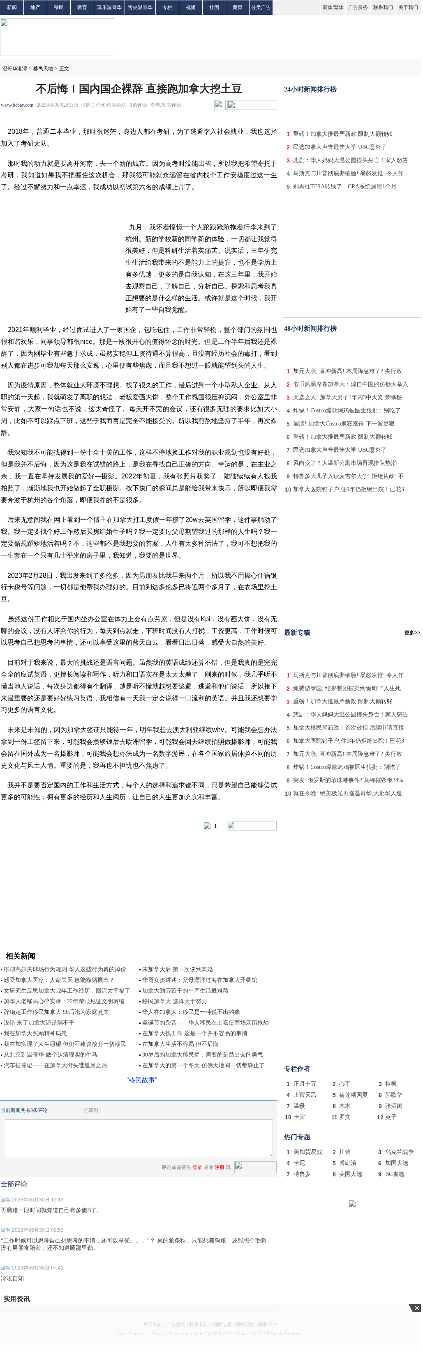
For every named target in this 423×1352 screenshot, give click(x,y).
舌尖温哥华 (140, 7)
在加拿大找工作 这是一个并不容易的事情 (194, 1033)
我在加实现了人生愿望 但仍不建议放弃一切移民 (65, 1044)
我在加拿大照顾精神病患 (35, 1033)
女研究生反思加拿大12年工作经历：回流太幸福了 (67, 991)
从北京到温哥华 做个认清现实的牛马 (50, 1055)
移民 (59, 7)
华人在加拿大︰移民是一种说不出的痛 (191, 1012)
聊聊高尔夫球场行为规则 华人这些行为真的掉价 (65, 969)
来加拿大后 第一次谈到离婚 (177, 969)
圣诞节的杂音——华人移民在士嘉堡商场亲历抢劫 (205, 1023)
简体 (328, 7)
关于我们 (408, 7)
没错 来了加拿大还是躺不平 (39, 1023)
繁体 (339, 7)
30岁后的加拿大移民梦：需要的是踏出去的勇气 (202, 1055)
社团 (214, 7)
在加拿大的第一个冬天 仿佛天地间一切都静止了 (203, 1065)
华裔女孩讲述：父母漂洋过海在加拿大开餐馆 (199, 980)
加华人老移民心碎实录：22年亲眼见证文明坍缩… (67, 1001)
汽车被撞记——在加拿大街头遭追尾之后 (55, 1065)
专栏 (167, 7)
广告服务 (358, 7)
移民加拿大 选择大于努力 (174, 1001)
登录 (197, 1167)
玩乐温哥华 (109, 7)
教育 (82, 7)
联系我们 (383, 7)
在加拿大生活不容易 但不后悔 (180, 1044)
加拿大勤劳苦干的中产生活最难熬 (185, 991)
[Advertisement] (352, 110)
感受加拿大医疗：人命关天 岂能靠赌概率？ (59, 980)
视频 (191, 7)
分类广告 (261, 7)
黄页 (238, 7)
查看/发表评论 (165, 105)
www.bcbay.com (17, 105)
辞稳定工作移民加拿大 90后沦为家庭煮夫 (56, 1012)
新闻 (12, 7)
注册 (219, 1167)
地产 (35, 7)
